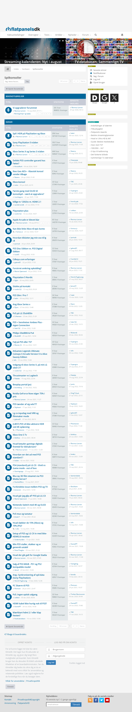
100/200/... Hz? (97, 148)
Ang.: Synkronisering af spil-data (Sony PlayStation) (28, 576)
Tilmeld (10, 686)
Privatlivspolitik (33, 681)
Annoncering (10, 703)
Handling (53, 626)
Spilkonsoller (13, 77)
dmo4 (17, 570)
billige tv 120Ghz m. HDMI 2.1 (27, 201)
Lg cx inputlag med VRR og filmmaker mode (26, 415)
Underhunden (19, 539)
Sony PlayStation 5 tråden (25, 142)
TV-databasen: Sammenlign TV (99, 51)
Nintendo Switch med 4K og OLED (29, 504)
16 (39, 137)
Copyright (35, 699)
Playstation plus (20, 210)
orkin (16, 185)
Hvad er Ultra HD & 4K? (101, 138)
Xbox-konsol (19, 182)
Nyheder (72, 34)
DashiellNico (19, 482)
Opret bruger (99, 82)
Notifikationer (99, 73)
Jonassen (18, 490)
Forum (85, 34)
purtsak (17, 244)
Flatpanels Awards (99, 132)
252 (48, 146)
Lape (72, 295)
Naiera (73, 151)
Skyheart (18, 407)
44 (39, 155)
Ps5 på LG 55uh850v (22, 313)
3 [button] (77, 81)
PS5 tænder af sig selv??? (25, 404)
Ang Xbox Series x (21, 304)
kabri (73, 133)
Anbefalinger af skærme (101, 125)
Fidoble (17, 378)
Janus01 (74, 286)
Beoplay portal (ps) (22, 384)
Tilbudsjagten (97, 129)
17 (42, 137)
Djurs (16, 307)
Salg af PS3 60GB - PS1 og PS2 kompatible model (27, 565)
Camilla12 (74, 259)
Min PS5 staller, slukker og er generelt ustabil (27, 546)
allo (15, 360)
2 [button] (74, 81)
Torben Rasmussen (78, 594)
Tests (47, 34)
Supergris (74, 191)
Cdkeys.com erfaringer (24, 259)
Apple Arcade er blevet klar (26, 219)
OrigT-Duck (75, 393)
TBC (72, 182)
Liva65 (17, 254)
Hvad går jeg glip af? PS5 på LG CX (29, 495)
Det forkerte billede (99, 154)
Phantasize (20, 430)
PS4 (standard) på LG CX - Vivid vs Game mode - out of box (29, 467)
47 (49, 155)
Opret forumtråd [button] (15, 89)
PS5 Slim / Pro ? (20, 295)
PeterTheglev (19, 550)
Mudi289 (18, 336)
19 (49, 137)
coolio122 (18, 214)
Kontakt (8, 699)
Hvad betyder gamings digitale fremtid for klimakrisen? (28, 445)
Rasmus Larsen (20, 111)
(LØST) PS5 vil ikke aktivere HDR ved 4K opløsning (28, 425)
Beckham (74, 486)
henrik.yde (74, 201)
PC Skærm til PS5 (21, 585)
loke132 (17, 328)
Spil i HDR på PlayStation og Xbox (29, 133)
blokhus (17, 438)
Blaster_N (18, 345)
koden (17, 460)
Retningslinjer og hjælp (22, 114)
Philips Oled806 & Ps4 (23, 333)
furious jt (19, 232)
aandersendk (19, 205)
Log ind (51, 662)
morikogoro (19, 197)
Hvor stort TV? (97, 145)
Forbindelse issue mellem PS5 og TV (30, 486)
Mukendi (74, 333)
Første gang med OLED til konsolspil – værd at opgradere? (28, 192)
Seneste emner (99, 70)
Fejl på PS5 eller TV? (22, 342)
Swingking (74, 564)
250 (40, 146)
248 (32, 146)
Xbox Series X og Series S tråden (28, 151)
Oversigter (33, 34)
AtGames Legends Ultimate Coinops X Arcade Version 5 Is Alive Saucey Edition (30, 354)
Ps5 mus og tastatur (22, 513)
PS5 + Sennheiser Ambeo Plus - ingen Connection (28, 324)
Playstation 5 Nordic (23, 277)
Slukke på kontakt (21, 286)
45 (42, 155)
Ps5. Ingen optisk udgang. (25, 594)
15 (36, 137)
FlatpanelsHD (24, 703)
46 (46, 155)
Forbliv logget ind (77, 663)
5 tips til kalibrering (99, 151)
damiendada (75, 476)
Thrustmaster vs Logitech (25, 375)
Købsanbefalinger (15, 34)
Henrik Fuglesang (77, 277)
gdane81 (74, 248)
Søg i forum (98, 76)
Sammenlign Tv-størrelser (102, 158)
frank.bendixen (20, 619)
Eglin (16, 280)
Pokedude (74, 160)
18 (46, 137)
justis (73, 384)
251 (44, 146)
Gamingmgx (19, 471)
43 (36, 155)
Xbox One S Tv (20, 434)
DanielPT (74, 544)
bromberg (18, 387)
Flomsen (18, 588)
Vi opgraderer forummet (25, 107)
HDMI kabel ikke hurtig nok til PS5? (30, 603)
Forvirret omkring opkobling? (27, 268)
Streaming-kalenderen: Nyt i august (33, 51)
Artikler (58, 34)
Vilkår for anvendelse (15, 681)
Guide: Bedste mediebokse (102, 141)
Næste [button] (83, 81)
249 (36, 146)
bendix (73, 574)
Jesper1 (17, 517)
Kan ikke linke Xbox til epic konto (29, 228)
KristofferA (18, 166)
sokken (73, 210)
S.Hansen (18, 316)
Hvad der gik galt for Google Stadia (30, 555)
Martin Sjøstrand (21, 271)
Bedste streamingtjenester (102, 135)
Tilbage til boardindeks (16, 634)
